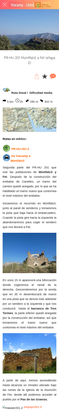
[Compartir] (37, 76)
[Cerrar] (5, 5)
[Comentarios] (52, 76)
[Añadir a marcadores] (45, 76)
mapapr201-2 (33, 407)
